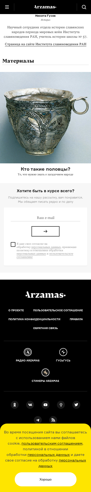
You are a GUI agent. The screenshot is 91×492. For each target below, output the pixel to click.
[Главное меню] (7, 7)
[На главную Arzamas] (45, 7)
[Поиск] (84, 7)
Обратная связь (45, 328)
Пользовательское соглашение (58, 310)
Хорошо (45, 479)
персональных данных (49, 454)
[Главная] (45, 294)
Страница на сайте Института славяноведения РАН (45, 44)
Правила (76, 319)
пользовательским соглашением (51, 443)
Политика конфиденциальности (34, 319)
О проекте (16, 310)
